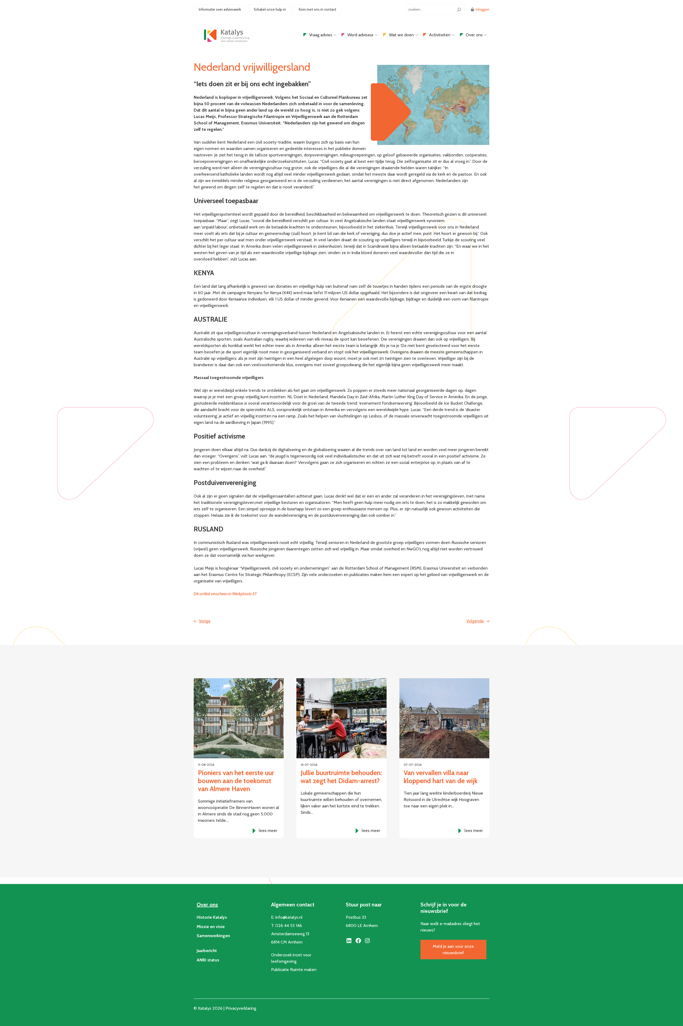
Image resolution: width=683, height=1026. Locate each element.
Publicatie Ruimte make (292, 969)
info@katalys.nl (289, 917)
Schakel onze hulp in (270, 9)
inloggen (482, 9)
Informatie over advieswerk (220, 9)
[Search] (459, 10)
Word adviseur (360, 34)
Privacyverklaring (240, 1008)
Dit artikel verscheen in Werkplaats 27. (225, 593)
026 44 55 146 (288, 925)
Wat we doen (401, 34)
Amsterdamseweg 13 (290, 933)
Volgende (475, 621)
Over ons (474, 34)
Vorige (205, 621)
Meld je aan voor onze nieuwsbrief (453, 949)
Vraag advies (320, 34)
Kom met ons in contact (317, 9)
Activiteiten (439, 34)
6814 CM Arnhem (287, 942)
